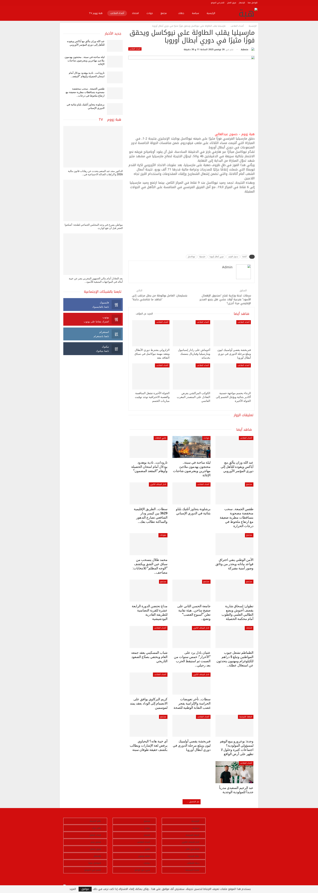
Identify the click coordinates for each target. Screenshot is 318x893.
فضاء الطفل (95, 835)
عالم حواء (96, 828)
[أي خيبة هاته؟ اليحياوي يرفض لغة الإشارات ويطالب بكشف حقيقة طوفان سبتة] (148, 726)
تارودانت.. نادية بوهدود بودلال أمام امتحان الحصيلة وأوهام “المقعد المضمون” (149, 466)
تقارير (147, 849)
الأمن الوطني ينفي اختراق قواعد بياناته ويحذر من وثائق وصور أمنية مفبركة (234, 564)
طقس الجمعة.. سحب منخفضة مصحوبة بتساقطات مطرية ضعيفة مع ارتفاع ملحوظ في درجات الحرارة (236, 517)
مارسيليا (202, 256)
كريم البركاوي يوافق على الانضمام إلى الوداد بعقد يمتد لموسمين (148, 703)
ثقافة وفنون (144, 856)
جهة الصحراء (193, 856)
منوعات (163, 535)
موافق (85, 889)
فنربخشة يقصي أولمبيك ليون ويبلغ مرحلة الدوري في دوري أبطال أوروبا (192, 745)
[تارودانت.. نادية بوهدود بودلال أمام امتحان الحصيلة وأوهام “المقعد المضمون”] (148, 447)
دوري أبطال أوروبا (217, 256)
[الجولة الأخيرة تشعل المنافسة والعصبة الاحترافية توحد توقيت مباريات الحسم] (150, 376)
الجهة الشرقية (245, 717)
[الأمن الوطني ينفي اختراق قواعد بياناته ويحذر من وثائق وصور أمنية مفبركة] (234, 544)
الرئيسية (211, 13)
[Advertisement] (191, 223)
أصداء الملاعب (117, 13)
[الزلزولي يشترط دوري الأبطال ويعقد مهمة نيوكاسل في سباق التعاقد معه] (150, 333)
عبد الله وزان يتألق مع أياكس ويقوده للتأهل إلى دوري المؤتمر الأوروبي (237, 466)
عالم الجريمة (95, 821)
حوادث (149, 13)
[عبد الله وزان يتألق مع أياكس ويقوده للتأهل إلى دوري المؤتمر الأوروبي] (234, 447)
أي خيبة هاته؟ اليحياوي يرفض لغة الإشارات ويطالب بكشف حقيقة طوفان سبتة (148, 745)
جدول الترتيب (233, 256)
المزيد (72, 889)
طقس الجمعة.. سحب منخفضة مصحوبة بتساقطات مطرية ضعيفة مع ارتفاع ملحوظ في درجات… (85, 92)
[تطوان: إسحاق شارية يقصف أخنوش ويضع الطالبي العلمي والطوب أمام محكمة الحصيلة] (234, 591)
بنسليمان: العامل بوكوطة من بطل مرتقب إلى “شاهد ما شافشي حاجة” (159, 297)
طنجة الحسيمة (192, 870)
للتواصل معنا (252, 2)
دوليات (147, 863)
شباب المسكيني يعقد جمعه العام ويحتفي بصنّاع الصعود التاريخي (149, 657)
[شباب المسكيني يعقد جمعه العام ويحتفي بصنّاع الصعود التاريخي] (148, 637)
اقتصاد (135, 13)
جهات (181, 13)
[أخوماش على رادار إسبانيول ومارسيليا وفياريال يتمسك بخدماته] (191, 333)
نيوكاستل (191, 256)
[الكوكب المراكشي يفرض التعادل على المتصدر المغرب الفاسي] (191, 376)
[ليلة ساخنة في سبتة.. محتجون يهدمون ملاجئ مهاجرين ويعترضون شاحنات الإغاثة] (191, 447)
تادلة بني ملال (192, 849)
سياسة (195, 13)
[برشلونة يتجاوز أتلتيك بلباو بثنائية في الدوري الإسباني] (191, 493)
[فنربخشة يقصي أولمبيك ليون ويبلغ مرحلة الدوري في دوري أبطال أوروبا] (232, 333)
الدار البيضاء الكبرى (158, 484)
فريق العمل (231, 2)
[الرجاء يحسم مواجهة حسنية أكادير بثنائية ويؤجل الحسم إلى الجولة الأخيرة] (232, 376)
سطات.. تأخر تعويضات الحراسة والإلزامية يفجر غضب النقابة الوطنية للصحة (192, 703)
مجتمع (164, 13)
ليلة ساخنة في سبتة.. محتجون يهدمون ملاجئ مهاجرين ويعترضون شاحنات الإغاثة (85, 60)
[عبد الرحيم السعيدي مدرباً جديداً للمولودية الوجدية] (234, 772)
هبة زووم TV (96, 13)
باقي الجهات (160, 438)
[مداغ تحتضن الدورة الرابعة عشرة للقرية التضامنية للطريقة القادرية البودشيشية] (148, 591)
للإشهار (242, 2)
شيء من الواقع (142, 870)
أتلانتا (244, 256)
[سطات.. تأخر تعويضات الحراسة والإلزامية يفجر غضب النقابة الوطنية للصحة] (191, 684)
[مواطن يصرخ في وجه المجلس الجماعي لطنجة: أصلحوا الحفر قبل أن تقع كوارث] (93, 200)
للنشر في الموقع (217, 2)
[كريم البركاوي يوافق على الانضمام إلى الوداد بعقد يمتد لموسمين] (148, 684)
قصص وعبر (96, 842)
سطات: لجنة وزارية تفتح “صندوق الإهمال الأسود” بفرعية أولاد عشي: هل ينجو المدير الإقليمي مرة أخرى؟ (225, 299)
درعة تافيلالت (193, 863)
